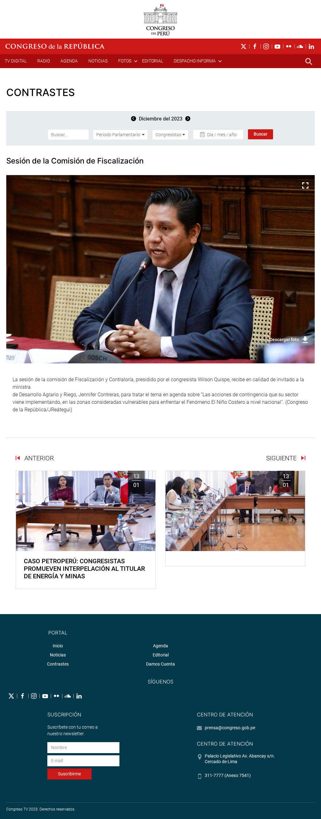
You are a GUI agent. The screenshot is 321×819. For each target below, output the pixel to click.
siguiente (282, 458)
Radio (43, 60)
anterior (38, 458)
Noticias (98, 60)
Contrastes (58, 663)
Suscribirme (69, 773)
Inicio (58, 645)
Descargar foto (284, 339)
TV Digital (16, 60)
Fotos (124, 60)
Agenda (69, 60)
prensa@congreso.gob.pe (230, 727)
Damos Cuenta (160, 663)
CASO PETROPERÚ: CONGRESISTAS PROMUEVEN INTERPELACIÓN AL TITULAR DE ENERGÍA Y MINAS (84, 568)
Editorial (152, 60)
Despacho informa (195, 60)
